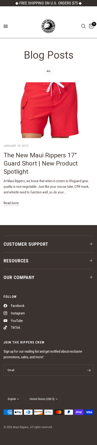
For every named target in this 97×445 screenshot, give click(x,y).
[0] (90, 26)
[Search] (83, 26)
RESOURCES (16, 261)
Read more (11, 203)
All (49, 71)
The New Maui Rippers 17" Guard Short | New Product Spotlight (41, 163)
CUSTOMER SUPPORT (26, 244)
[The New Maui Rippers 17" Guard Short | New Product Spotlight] (48, 110)
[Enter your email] (88, 370)
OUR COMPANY (19, 277)
